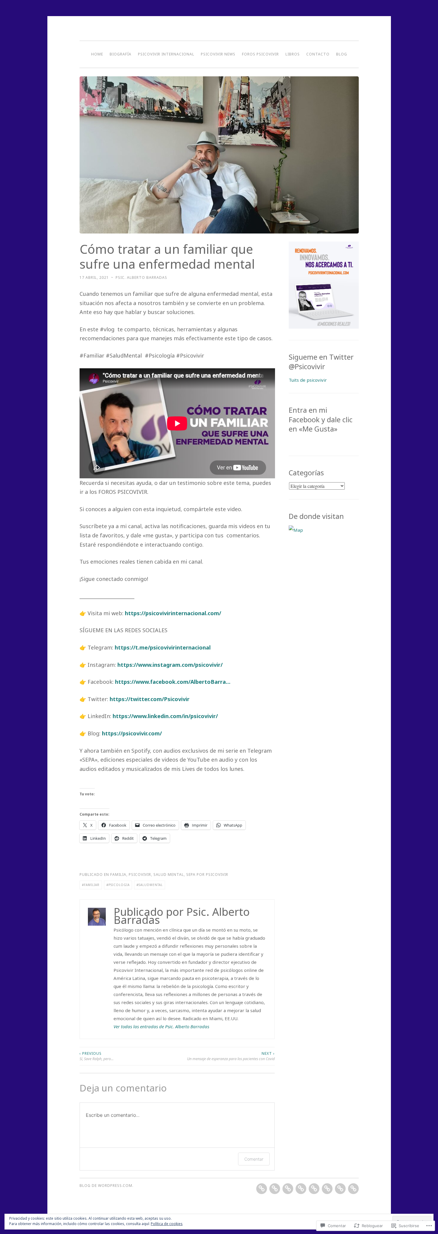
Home (97, 54)
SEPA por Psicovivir (207, 874)
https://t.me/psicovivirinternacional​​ (163, 647)
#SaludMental (149, 885)
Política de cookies (167, 1223)
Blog (341, 54)
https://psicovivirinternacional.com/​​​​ (173, 613)
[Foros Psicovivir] (314, 1188)
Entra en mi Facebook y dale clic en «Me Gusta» (320, 419)
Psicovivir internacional (166, 54)
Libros (292, 54)
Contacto (318, 54)
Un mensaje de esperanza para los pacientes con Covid (231, 1056)
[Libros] (327, 1188)
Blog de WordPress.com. (106, 1185)
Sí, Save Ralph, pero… (97, 1056)
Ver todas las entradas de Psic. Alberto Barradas (161, 1026)
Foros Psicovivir (260, 54)
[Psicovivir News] (301, 1188)
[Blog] (353, 1188)
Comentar (253, 1159)
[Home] (261, 1188)
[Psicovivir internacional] (287, 1188)
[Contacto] (340, 1188)
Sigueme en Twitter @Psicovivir (321, 361)
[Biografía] (274, 1188)
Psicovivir (140, 874)
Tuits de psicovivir (308, 380)
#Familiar (91, 885)
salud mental (168, 874)
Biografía (120, 54)
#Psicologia (118, 885)
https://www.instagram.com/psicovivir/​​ (170, 664)
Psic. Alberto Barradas (141, 277)
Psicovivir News (218, 54)
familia (118, 874)
